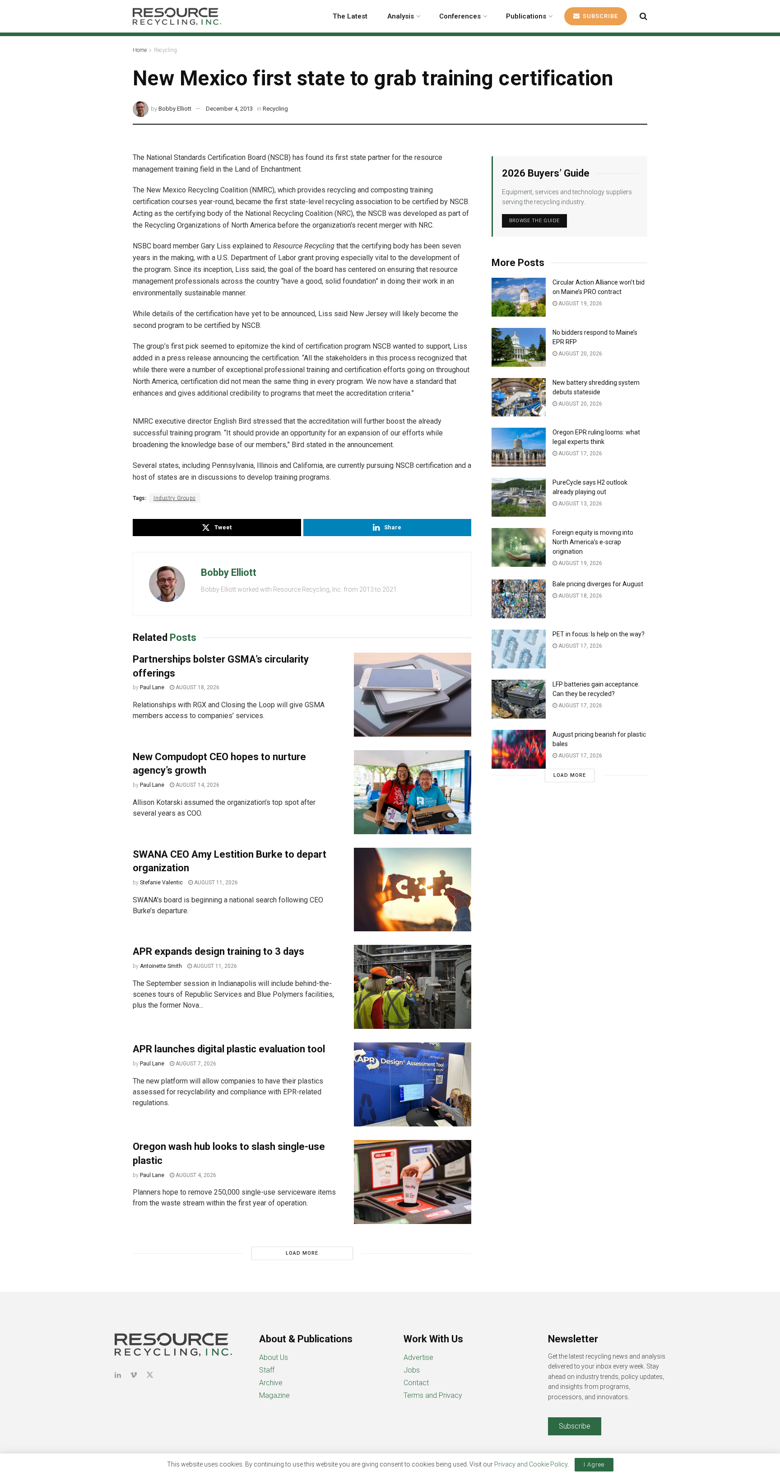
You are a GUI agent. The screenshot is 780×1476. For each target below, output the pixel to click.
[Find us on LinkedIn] (118, 1375)
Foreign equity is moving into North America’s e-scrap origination (592, 542)
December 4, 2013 (229, 108)
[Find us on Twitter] (149, 1375)
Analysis (400, 16)
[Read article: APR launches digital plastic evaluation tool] (412, 1084)
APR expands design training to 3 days (218, 951)
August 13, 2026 (579, 503)
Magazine (274, 1395)
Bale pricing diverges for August (597, 584)
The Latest (350, 16)
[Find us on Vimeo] (133, 1375)
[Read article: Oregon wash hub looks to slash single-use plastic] (412, 1182)
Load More (302, 1253)
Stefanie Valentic (161, 882)
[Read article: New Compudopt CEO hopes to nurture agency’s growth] (412, 792)
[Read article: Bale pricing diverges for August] (519, 598)
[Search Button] (643, 16)
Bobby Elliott (174, 108)
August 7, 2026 (195, 1063)
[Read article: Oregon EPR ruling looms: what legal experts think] (519, 447)
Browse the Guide (534, 221)
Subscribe (599, 16)
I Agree (594, 1464)
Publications (526, 16)
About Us (273, 1357)
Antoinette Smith (161, 966)
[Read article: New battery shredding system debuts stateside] (519, 397)
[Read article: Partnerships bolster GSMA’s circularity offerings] (412, 695)
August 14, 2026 (196, 785)
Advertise (418, 1357)
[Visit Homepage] (177, 16)
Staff (266, 1370)
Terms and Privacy (433, 1395)
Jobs (412, 1370)
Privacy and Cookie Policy (530, 1464)
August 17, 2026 (579, 453)
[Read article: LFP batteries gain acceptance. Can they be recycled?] (519, 699)
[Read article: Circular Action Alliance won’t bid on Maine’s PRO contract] (519, 297)
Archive (271, 1382)
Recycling (165, 50)
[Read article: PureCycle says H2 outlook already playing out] (519, 497)
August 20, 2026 (579, 353)
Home (140, 50)
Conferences (460, 16)
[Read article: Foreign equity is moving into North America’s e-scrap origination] (519, 547)
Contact (416, 1382)
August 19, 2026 (579, 303)
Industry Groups (174, 498)
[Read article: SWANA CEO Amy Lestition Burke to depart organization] (412, 890)
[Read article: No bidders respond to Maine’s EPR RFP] (519, 347)
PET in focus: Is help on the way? (598, 634)
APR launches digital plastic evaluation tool (229, 1049)
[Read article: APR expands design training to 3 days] (412, 987)
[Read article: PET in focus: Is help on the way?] (519, 649)
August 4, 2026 (195, 1175)
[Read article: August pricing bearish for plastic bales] (519, 749)
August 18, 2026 (196, 687)
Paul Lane (152, 687)
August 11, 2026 (215, 882)
